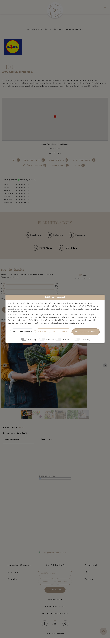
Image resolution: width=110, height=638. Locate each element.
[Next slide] (105, 365)
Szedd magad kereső (55, 606)
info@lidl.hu (71, 248)
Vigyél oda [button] (55, 153)
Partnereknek (91, 565)
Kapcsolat (12, 579)
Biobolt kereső (55, 599)
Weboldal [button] (55, 148)
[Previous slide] (5, 365)
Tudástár (89, 579)
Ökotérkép (32, 29)
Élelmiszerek (12, 439)
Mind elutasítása (22, 331)
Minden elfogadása (86, 331)
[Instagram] (55, 623)
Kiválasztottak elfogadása (53, 331)
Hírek (87, 572)
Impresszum (13, 572)
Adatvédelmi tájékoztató (19, 565)
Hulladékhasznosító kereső (55, 613)
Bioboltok (44, 29)
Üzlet (54, 29)
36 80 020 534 (46, 248)
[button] (105, 7)
